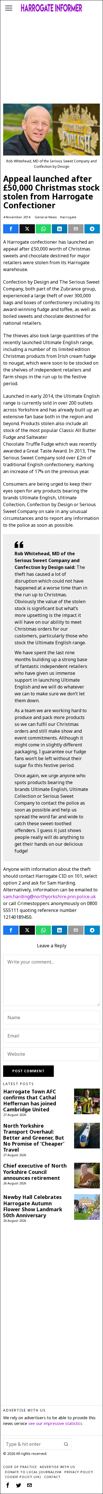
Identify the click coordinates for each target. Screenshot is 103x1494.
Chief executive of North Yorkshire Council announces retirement (35, 1172)
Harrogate (68, 217)
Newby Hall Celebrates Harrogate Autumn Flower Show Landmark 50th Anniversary (32, 1206)
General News (46, 217)
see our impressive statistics (55, 1423)
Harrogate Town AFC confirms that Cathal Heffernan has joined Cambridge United (29, 1101)
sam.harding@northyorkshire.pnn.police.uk (49, 896)
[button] (66, 1444)
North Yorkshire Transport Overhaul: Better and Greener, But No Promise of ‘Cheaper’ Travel (33, 1138)
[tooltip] (11, 228)
